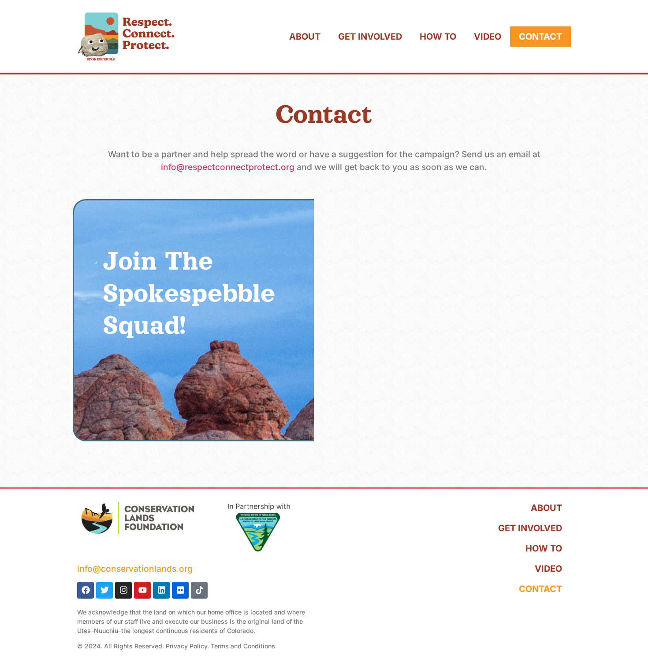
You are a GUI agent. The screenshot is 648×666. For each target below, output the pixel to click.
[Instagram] (123, 590)
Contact (540, 36)
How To (438, 36)
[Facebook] (85, 590)
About (304, 36)
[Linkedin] (161, 590)
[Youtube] (142, 590)
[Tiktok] (199, 590)
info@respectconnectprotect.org (227, 167)
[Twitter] (104, 590)
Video (487, 36)
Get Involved (370, 36)
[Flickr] (180, 590)
